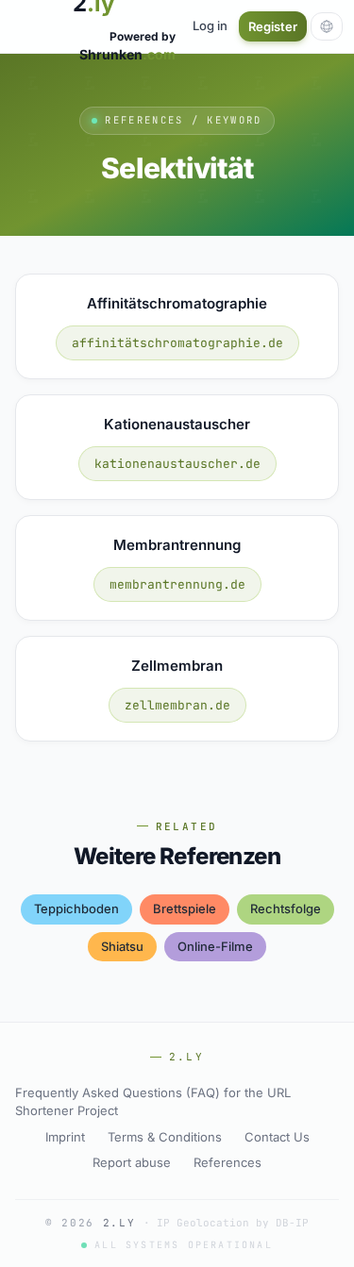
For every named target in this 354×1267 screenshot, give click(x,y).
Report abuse (132, 1162)
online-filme (215, 946)
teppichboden (76, 908)
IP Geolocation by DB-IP (233, 1222)
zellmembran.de (177, 705)
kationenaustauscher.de (177, 464)
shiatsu (122, 946)
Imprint (65, 1136)
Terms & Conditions (165, 1136)
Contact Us (277, 1136)
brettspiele (184, 908)
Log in (210, 25)
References (227, 1162)
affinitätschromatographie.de (177, 343)
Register (272, 26)
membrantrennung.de (177, 584)
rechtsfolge (285, 908)
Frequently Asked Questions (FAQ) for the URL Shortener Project (153, 1102)
